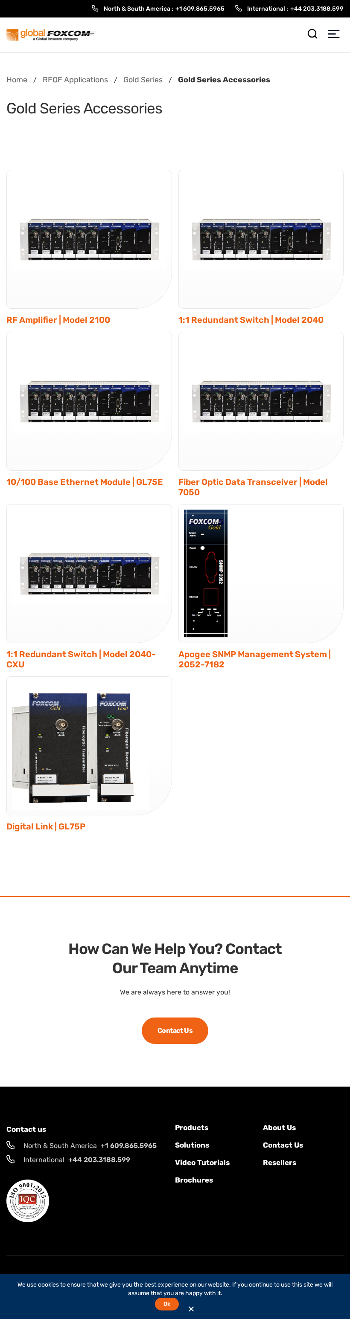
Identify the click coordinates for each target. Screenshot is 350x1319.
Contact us (283, 1145)
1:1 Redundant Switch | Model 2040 (251, 320)
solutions (192, 1145)
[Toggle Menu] (333, 35)
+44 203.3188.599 (317, 8)
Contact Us (175, 1030)
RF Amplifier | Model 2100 (58, 320)
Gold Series (143, 79)
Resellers (279, 1162)
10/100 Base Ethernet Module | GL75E (84, 482)
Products (191, 1127)
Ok (166, 1304)
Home (16, 79)
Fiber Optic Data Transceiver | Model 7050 (253, 487)
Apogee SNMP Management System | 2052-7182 (254, 659)
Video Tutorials (202, 1162)
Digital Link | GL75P (45, 826)
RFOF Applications (75, 79)
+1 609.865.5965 (200, 8)
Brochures (194, 1180)
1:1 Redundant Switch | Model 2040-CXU (81, 659)
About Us (279, 1127)
